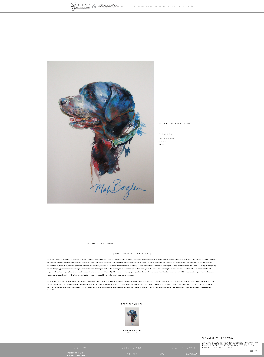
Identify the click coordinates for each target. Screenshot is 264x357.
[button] (183, 6)
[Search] (192, 6)
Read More (51, 290)
